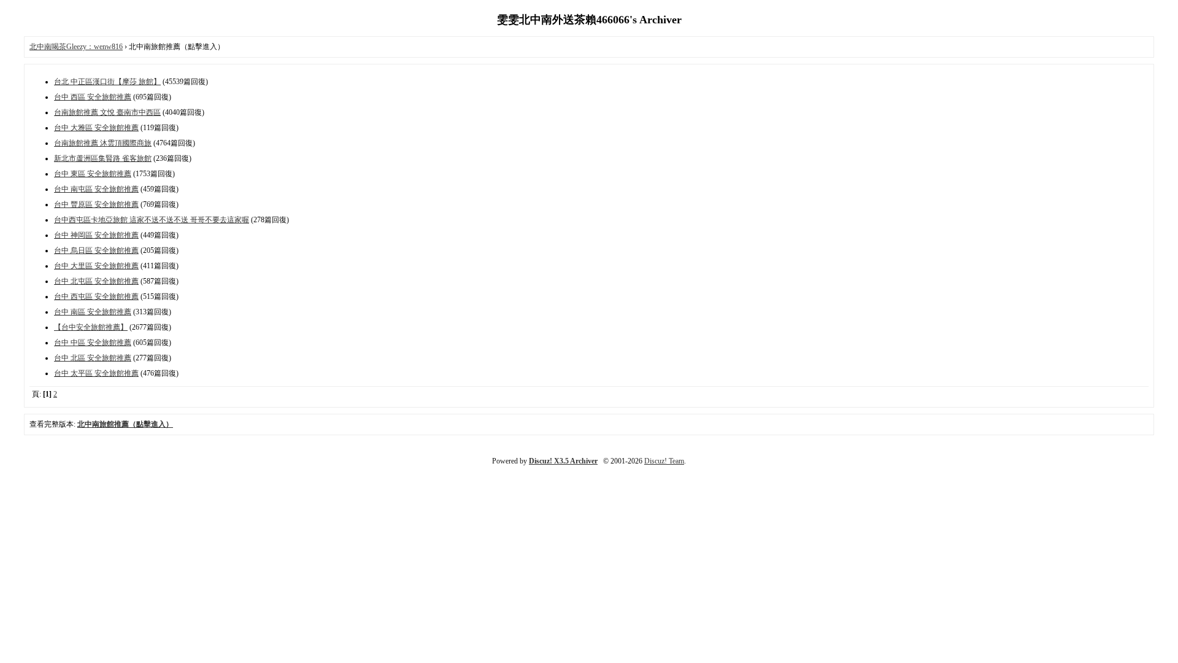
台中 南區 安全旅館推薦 (92, 312)
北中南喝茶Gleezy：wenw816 (76, 46)
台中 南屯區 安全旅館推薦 (96, 189)
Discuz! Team (664, 461)
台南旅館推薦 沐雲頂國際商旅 (103, 143)
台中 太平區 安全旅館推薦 (96, 373)
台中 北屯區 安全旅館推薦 (96, 281)
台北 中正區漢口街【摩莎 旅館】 (107, 81)
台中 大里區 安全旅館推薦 (96, 266)
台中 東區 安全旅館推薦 (92, 173)
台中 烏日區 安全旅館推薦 (96, 250)
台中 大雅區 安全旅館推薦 (96, 127)
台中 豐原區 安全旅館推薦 (96, 204)
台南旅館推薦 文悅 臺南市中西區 (107, 112)
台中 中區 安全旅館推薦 (92, 342)
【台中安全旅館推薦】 (91, 327)
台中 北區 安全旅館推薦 (92, 358)
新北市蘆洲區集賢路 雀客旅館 (103, 158)
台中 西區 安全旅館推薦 (92, 97)
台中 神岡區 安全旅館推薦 (96, 235)
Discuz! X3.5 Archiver (563, 461)
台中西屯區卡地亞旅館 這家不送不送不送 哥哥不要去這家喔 (151, 219)
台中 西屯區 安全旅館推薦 (96, 296)
